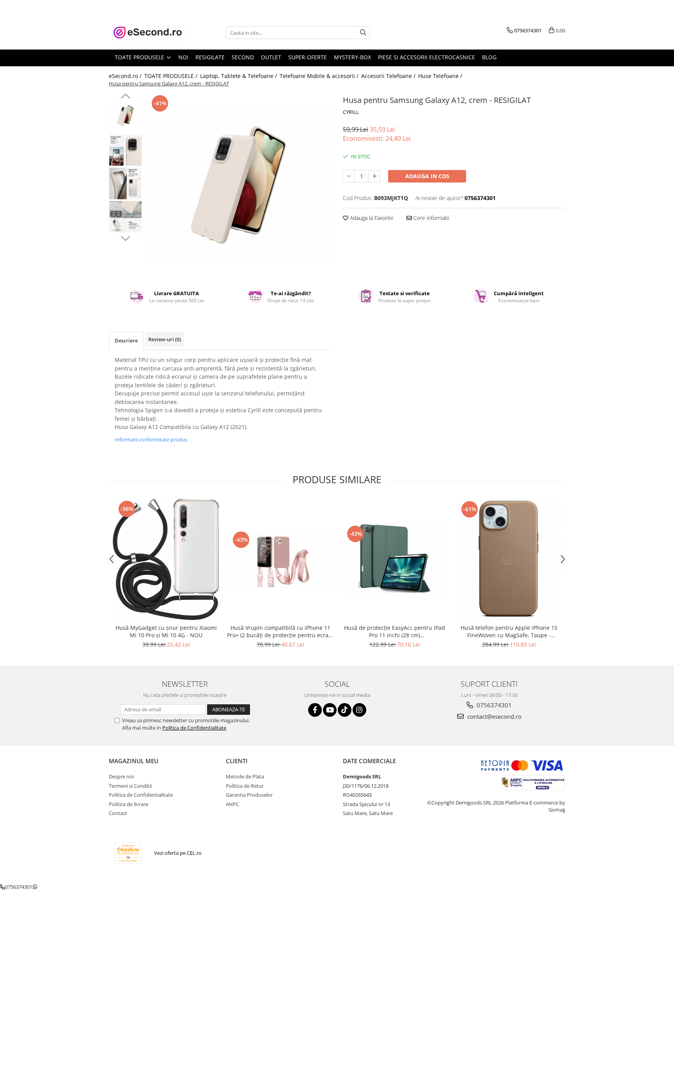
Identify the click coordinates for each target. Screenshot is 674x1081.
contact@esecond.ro (493, 716)
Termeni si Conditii (130, 785)
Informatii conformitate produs (151, 439)
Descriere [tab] (126, 340)
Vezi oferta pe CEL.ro (178, 852)
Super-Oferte (307, 57)
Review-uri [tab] (164, 339)
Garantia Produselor (249, 794)
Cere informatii (430, 218)
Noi (183, 57)
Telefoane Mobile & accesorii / (320, 76)
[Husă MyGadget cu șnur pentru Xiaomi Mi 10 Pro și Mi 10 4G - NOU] (166, 559)
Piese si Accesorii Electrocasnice (426, 57)
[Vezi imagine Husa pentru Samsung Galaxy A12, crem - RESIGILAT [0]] (125, 115)
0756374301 (493, 705)
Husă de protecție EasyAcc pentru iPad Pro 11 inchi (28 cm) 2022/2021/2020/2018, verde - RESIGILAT (394, 631)
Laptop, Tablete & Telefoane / (239, 76)
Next (125, 237)
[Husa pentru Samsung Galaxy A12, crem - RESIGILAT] (238, 185)
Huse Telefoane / (441, 76)
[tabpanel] (238, 185)
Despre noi (121, 776)
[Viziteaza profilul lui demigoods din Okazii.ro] (128, 853)
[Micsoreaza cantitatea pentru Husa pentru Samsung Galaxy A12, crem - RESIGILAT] (349, 176)
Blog (489, 57)
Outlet (271, 57)
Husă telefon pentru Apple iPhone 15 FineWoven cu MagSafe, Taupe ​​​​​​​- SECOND (509, 631)
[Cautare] (363, 32)
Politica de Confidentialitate (194, 727)
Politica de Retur (245, 785)
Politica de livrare (128, 804)
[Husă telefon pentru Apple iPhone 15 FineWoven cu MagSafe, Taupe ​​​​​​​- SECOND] (509, 559)
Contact (118, 813)
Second (243, 57)
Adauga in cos (427, 176)
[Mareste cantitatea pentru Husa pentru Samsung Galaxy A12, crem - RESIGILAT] (374, 176)
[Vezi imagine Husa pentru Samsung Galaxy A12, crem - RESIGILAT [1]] (125, 150)
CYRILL (351, 111)
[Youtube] (330, 710)
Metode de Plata (245, 776)
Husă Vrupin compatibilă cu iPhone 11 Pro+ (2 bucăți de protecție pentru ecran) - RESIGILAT (280, 631)
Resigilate (210, 57)
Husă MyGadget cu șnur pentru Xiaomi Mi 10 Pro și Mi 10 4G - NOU (166, 631)
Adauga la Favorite (371, 218)
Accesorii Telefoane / (389, 76)
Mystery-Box (352, 57)
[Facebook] (315, 710)
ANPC (232, 804)
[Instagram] (359, 710)
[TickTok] (344, 710)
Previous (125, 97)
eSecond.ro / (126, 76)
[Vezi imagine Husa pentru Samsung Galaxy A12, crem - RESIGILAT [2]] (125, 184)
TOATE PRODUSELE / (171, 76)
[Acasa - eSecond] (148, 32)
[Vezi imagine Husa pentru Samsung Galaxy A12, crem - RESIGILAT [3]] (125, 217)
